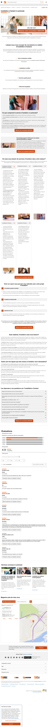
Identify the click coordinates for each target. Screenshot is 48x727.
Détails (4, 618)
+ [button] (45, 639)
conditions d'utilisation (37, 681)
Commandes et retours (6, 663)
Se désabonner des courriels (5, 686)
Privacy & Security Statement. (13, 718)
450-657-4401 (12, 615)
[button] (1, 2)
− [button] (45, 640)
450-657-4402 (10, 616)
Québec (13, 7)
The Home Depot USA (30, 684)
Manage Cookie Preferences (10, 720)
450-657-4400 (8, 614)
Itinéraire (10, 618)
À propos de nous (5, 672)
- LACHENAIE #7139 (6, 607)
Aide (2, 666)
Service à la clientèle (27, 654)
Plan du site (14, 686)
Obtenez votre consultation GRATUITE (31, 31)
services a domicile (25, 7)
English (43, 7)
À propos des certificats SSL (37, 691)
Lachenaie (18, 7)
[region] (11, 716)
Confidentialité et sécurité (14, 684)
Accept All (11, 723)
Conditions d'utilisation (4, 684)
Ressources (4, 669)
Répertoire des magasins (5, 7)
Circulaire (16, 618)
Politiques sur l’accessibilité (39, 684)
